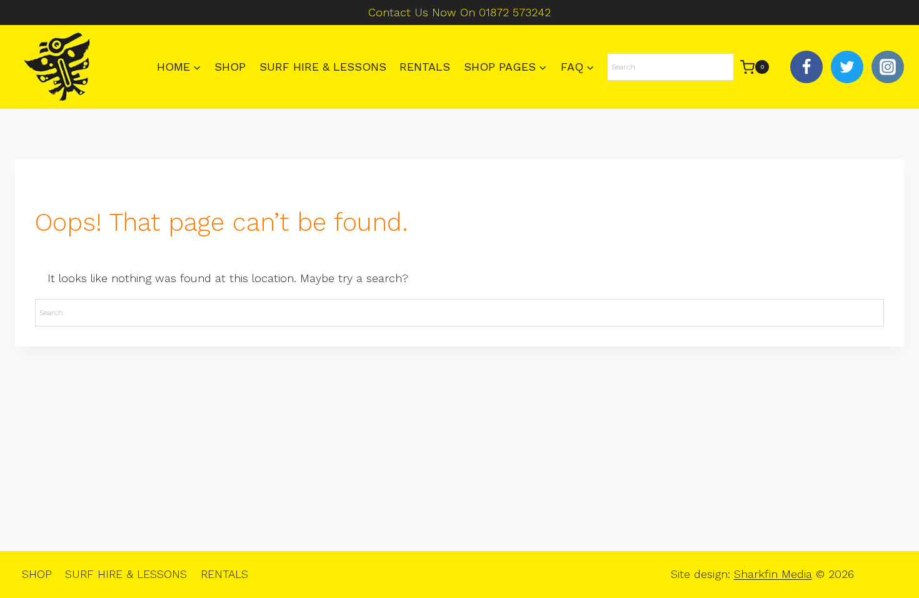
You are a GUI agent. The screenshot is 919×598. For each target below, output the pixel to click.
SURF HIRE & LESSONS (322, 66)
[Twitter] (847, 67)
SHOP (230, 66)
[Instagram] (887, 67)
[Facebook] (806, 67)
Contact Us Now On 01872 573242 (459, 12)
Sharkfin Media (773, 573)
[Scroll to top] (888, 548)
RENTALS (424, 66)
